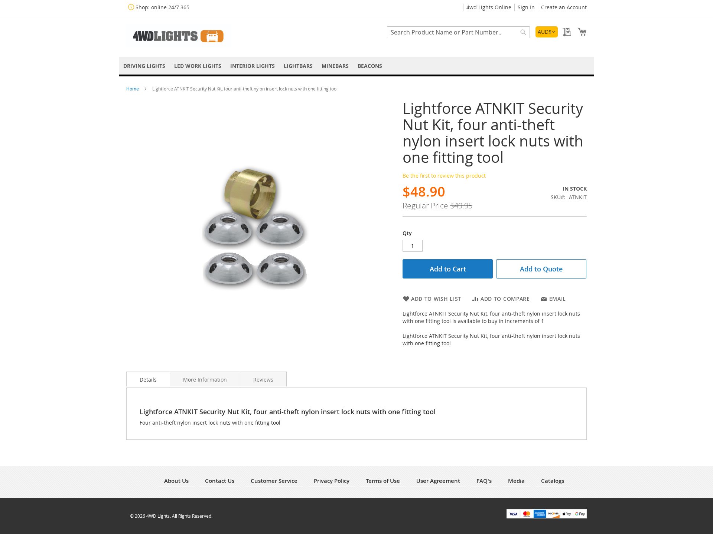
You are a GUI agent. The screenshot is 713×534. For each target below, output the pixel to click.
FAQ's (484, 481)
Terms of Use (383, 481)
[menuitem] (144, 66)
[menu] (356, 66)
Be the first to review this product (444, 175)
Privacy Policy (331, 481)
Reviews (263, 379)
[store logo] (178, 35)
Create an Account (564, 7)
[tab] (148, 379)
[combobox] (458, 32)
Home (133, 89)
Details (148, 379)
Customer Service (274, 481)
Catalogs (552, 481)
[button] (546, 31)
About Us (176, 481)
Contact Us (219, 481)
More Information (205, 379)
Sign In (526, 7)
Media (516, 481)
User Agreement (438, 481)
